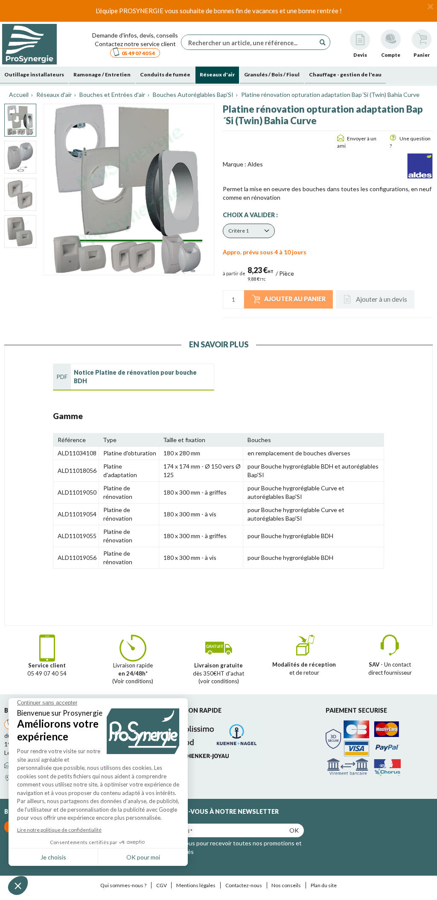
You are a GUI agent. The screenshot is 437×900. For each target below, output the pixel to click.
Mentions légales (196, 885)
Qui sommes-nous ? (123, 885)
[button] (249, 231)
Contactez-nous (243, 885)
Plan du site (324, 885)
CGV (161, 885)
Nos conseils (286, 885)
